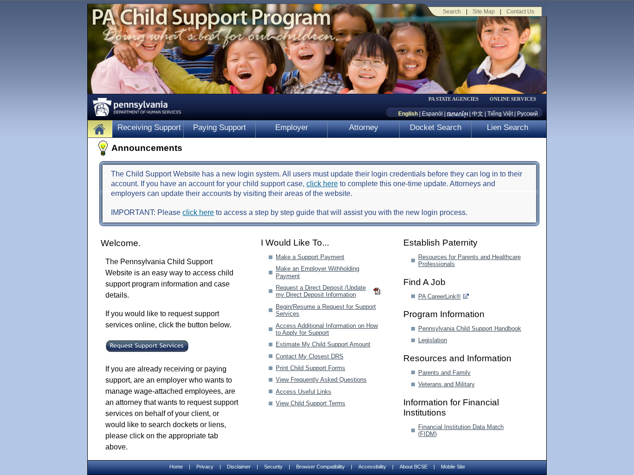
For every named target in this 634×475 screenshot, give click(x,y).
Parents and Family (444, 372)
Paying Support (219, 127)
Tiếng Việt (500, 114)
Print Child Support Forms (310, 367)
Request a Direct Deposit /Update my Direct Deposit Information (321, 291)
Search (452, 11)
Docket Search (435, 127)
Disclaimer (239, 466)
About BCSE (413, 466)
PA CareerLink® (439, 296)
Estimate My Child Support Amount (323, 344)
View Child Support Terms (310, 403)
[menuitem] (456, 99)
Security (273, 466)
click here (322, 184)
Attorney (363, 127)
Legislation (432, 340)
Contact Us (520, 11)
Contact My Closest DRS (309, 356)
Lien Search (507, 127)
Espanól (432, 114)
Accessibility (372, 466)
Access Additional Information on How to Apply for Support (327, 329)
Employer (291, 127)
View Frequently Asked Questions (321, 379)
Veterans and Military (446, 384)
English (408, 114)
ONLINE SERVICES (513, 99)
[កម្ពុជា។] (457, 114)
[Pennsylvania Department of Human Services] (133, 105)
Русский (527, 114)
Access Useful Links (303, 391)
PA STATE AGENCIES (453, 99)
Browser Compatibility (320, 466)
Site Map (483, 11)
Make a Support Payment (310, 257)
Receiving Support (149, 127)
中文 (477, 114)
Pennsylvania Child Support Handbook (469, 328)
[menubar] (456, 99)
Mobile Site (453, 466)
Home (176, 466)
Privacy (204, 466)
